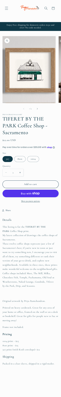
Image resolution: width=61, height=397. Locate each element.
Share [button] (8, 210)
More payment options (30, 201)
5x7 (7, 159)
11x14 (33, 159)
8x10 (20, 159)
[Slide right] (37, 108)
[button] (6, 8)
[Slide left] (23, 108)
